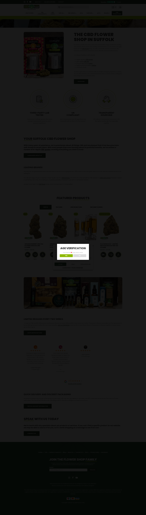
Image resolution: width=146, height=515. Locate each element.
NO (80, 256)
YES (66, 256)
